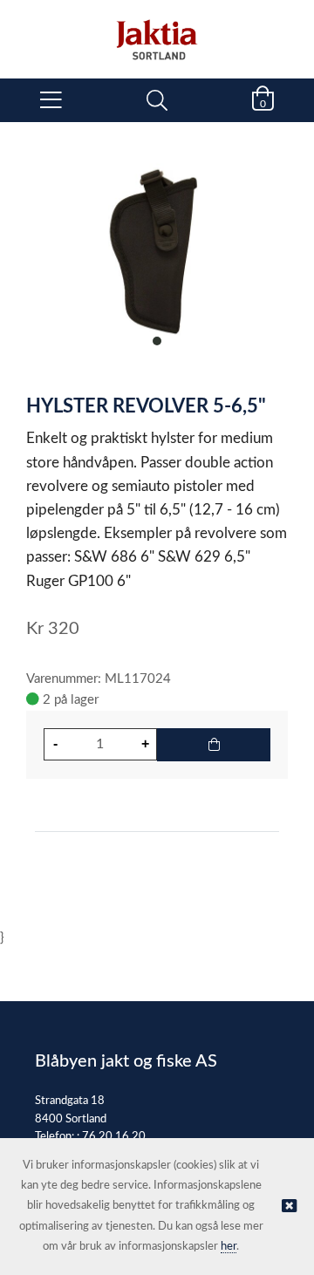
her (228, 1246)
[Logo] (157, 30)
